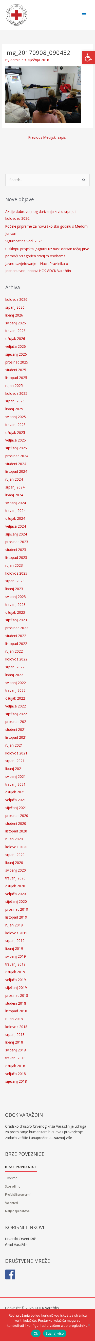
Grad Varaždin (16, 1244)
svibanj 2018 (15, 1050)
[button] (88, 57)
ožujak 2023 (15, 612)
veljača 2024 (15, 526)
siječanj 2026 (16, 354)
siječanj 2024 (16, 534)
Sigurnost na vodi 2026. (24, 241)
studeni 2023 (15, 549)
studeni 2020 (15, 823)
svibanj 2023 (15, 596)
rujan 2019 (14, 925)
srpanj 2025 (15, 401)
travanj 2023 (15, 604)
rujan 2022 (14, 651)
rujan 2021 (14, 745)
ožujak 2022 (15, 698)
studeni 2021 (15, 729)
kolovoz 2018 (16, 1026)
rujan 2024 (14, 479)
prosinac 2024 (16, 455)
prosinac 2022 (16, 627)
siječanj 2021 (16, 807)
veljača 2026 (15, 346)
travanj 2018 (15, 1057)
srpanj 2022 (15, 667)
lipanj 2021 (14, 768)
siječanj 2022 (16, 714)
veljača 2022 (15, 706)
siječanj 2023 (16, 620)
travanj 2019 (15, 964)
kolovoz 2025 (16, 393)
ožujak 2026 (15, 338)
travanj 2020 (15, 878)
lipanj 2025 (14, 408)
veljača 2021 (15, 799)
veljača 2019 (15, 979)
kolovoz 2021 (16, 753)
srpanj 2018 (15, 1034)
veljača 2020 (15, 893)
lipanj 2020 (14, 862)
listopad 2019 (16, 917)
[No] (88, 1325)
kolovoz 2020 (16, 846)
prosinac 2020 (16, 815)
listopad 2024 (16, 471)
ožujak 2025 (15, 432)
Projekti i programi (17, 1194)
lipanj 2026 (14, 315)
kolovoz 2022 (16, 659)
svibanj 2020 (15, 870)
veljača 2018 (15, 1073)
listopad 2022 (16, 643)
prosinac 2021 (16, 721)
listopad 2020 (16, 831)
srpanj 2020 (15, 854)
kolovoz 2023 (16, 573)
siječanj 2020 (16, 901)
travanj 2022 (15, 690)
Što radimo (12, 1186)
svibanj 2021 (15, 776)
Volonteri (11, 1203)
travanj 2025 (15, 424)
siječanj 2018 (16, 1081)
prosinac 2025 (16, 362)
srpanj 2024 (15, 487)
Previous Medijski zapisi (47, 137)
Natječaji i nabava (17, 1211)
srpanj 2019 (15, 940)
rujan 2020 (14, 839)
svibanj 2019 (15, 956)
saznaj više (63, 1137)
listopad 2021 (16, 737)
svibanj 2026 (15, 323)
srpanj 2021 (15, 760)
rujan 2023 (14, 565)
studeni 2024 (15, 463)
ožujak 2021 (15, 792)
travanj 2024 (15, 510)
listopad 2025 (16, 377)
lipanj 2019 (14, 948)
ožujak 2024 (15, 518)
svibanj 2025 (15, 416)
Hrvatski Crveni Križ (20, 1238)
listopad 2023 (16, 557)
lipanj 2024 (14, 495)
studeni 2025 (15, 369)
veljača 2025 (15, 440)
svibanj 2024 (15, 502)
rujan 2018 (14, 1018)
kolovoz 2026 (16, 299)
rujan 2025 (14, 385)
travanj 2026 (15, 330)
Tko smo (11, 1178)
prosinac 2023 (16, 541)
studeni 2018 (15, 1003)
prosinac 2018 (16, 995)
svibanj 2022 (15, 682)
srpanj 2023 (15, 580)
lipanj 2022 (14, 674)
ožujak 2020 (15, 886)
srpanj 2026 (15, 307)
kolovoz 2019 (16, 932)
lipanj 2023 (14, 588)
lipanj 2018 (14, 1042)
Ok (36, 1333)
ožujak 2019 (15, 971)
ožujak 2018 (15, 1065)
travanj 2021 (15, 784)
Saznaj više (55, 1333)
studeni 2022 (15, 635)
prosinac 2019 (16, 909)
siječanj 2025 (16, 448)
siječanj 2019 (16, 987)
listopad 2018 (16, 1010)
